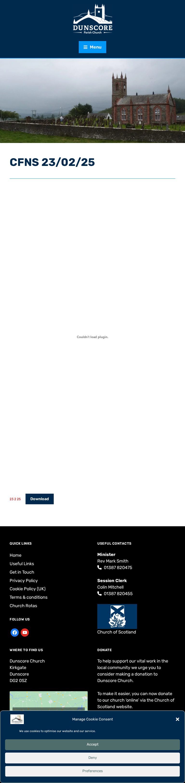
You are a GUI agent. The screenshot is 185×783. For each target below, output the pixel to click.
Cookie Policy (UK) (28, 588)
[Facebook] (15, 632)
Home (15, 555)
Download (39, 499)
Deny (92, 757)
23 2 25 (15, 499)
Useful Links (22, 563)
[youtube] (25, 632)
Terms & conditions (28, 597)
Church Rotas (23, 605)
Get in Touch (22, 572)
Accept (93, 744)
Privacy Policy (24, 580)
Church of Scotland (116, 632)
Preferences (92, 771)
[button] (177, 719)
